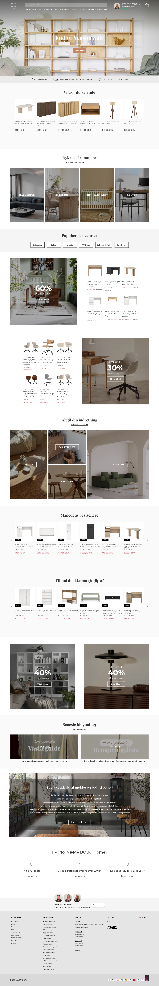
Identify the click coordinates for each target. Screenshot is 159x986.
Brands (13, 943)
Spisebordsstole (104, 245)
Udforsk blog (79, 729)
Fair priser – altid (48, 924)
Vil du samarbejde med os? (51, 961)
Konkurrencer (47, 966)
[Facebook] (115, 928)
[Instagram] (108, 928)
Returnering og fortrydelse (51, 941)
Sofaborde (37, 245)
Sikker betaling (47, 930)
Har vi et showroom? (49, 952)
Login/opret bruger (48, 969)
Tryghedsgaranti (48, 933)
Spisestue (61, 195)
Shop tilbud (80, 50)
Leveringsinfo (47, 938)
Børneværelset (97, 195)
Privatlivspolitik (47, 964)
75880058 (78, 924)
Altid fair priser (40, 79)
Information (48, 918)
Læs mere (30, 876)
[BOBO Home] (13, 6)
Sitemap (77, 950)
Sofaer (54, 245)
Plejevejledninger (48, 949)
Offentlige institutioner (49, 958)
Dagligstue (27, 195)
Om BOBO (78, 921)
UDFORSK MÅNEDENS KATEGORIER (80, 163)
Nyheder (28, 9)
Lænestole (69, 245)
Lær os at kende (79, 822)
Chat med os (126, 6)
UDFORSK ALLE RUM (79, 425)
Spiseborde (121, 245)
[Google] (112, 928)
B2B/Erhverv (47, 955)
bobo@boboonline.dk (81, 927)
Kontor (132, 195)
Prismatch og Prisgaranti (50, 927)
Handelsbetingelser (49, 921)
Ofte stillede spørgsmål (50, 947)
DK (140, 917)
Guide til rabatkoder (49, 935)
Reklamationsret (48, 944)
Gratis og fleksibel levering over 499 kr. (75, 79)
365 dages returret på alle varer (116, 79)
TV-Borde (86, 245)
